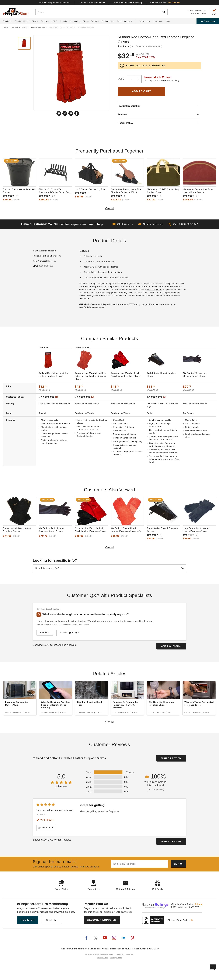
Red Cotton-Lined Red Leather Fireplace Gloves (53, 374)
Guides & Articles (124, 21)
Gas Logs (45, 21)
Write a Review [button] (171, 758)
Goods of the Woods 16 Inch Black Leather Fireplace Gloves (90, 529)
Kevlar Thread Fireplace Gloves (161, 374)
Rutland (52, 251)
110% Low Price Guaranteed (92, 2)
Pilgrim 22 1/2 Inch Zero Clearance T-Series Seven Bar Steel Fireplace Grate (54, 191)
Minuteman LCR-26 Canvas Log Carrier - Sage (163, 190)
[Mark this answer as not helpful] (76, 633)
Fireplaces (7, 21)
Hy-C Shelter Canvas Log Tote (90, 189)
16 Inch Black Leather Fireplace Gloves (125, 374)
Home (5, 27)
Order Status (158, 21)
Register (28, 920)
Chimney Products (91, 21)
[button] (150, 224)
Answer (44, 633)
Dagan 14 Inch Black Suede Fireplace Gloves (17, 529)
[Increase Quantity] (138, 79)
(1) (131, 46)
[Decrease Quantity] (130, 79)
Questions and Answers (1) (149, 46)
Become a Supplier (101, 920)
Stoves (35, 21)
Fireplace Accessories (19, 27)
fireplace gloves (154, 289)
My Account (145, 21)
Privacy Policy (116, 958)
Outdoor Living (108, 21)
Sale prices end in (165, 2)
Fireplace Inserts (22, 21)
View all (109, 208)
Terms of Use (102, 958)
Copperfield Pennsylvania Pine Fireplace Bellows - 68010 (126, 190)
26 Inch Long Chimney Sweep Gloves (195, 374)
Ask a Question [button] (171, 646)
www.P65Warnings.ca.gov (91, 307)
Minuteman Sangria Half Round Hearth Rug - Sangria (198, 190)
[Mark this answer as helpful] (70, 633)
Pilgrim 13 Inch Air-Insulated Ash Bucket (19, 190)
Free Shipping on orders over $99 (54, 2)
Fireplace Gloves (38, 27)
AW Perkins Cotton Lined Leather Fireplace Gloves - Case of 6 (127, 530)
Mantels (63, 21)
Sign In (51, 920)
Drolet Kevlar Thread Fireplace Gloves (162, 529)
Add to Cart (141, 91)
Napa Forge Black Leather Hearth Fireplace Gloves (196, 529)
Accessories (75, 21)
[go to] (19, 172)
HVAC (54, 21)
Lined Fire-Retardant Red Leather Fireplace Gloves (91, 376)
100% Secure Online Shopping (127, 2)
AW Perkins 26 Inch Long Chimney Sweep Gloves (51, 529)
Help (168, 21)
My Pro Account (208, 21)
